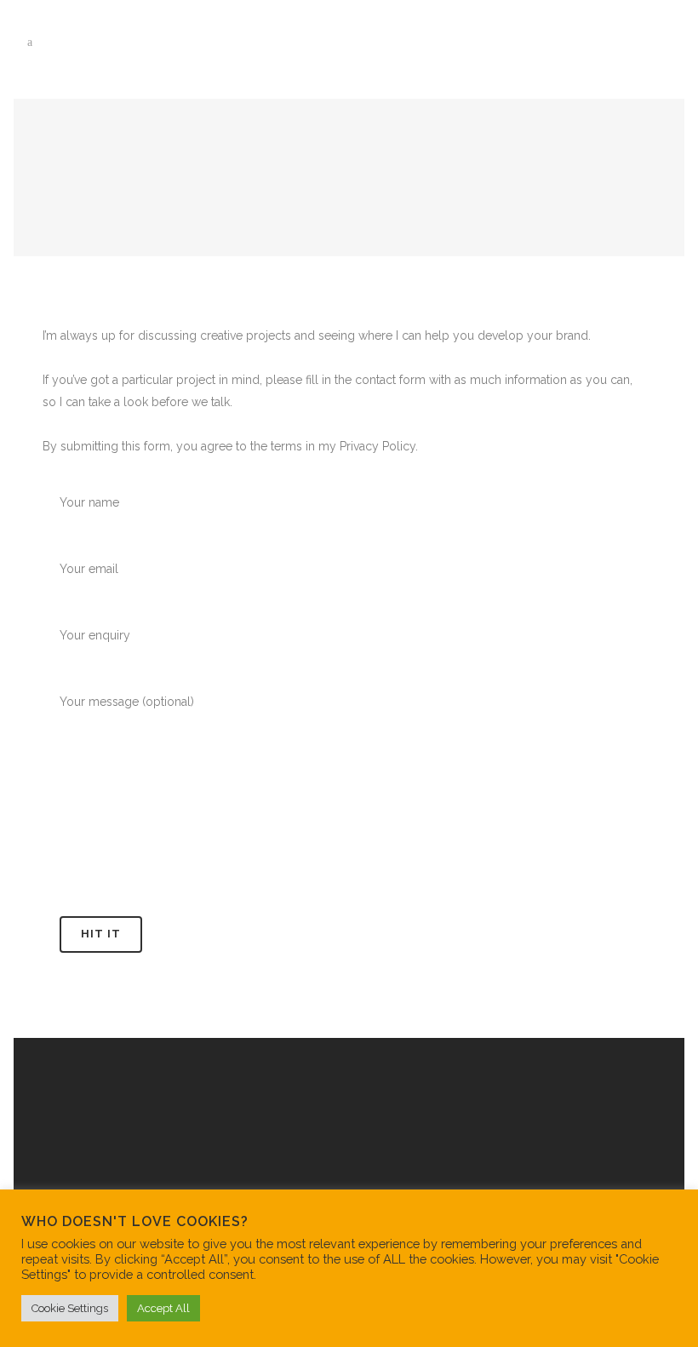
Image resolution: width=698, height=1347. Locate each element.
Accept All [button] (163, 1308)
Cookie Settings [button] (69, 1308)
